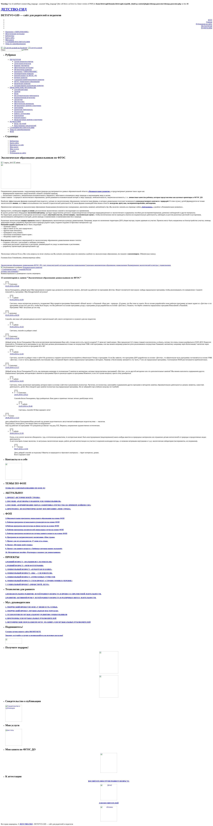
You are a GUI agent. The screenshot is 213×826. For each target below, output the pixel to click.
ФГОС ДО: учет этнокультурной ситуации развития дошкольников (59, 265)
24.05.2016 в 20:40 (25, 406)
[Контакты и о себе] (13, 479)
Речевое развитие (20, 77)
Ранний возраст (20, 118)
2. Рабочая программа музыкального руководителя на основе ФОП (32, 522)
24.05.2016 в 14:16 (17, 381)
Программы (18, 108)
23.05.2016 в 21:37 (12, 367)
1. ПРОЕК (9, 497)
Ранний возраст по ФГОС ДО (25, 75)
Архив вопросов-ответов (23, 61)
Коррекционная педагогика (24, 97)
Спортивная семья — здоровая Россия (16, 269)
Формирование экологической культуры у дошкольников (149, 265)
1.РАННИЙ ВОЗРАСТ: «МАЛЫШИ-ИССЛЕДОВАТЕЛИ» (28, 562)
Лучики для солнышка (9, 271)
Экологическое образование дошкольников (17, 265)
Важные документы (21, 65)
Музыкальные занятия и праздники (27, 106)
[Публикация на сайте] (13, 721)
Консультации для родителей (25, 126)
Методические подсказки (15, 34)
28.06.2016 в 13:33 (12, 418)
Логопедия (18, 99)
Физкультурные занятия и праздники (28, 120)
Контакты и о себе (17, 145)
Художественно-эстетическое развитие (29, 85)
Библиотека (9, 36)
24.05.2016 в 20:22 (21, 395)
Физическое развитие (22, 83)
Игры (16, 93)
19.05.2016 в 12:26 (17, 354)
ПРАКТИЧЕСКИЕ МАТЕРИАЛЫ (23, 87)
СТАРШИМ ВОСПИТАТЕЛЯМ (17, 42)
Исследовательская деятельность (26, 95)
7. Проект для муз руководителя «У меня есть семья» (26, 541)
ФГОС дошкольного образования (26, 81)
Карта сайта (9, 38)
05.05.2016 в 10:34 (17, 327)
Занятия (17, 91)
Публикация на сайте (204, 24)
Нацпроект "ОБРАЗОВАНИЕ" (25, 71)
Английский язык (21, 89)
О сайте (13, 151)
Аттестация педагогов (22, 63)
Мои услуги (14, 149)
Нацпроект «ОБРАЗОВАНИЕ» (17, 32)
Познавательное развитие (24, 73)
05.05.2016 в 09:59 (12, 315)
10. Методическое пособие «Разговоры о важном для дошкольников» (33, 552)
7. (6, 584)
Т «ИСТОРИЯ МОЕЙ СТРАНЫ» (26, 497)
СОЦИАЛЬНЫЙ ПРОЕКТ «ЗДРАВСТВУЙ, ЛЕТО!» (28, 584)
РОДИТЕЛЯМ (206, 28)
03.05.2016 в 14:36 (17, 300)
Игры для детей (20, 124)
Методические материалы (24, 104)
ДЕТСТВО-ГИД (14, 9)
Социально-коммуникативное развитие (29, 79)
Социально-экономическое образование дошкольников (106, 265)
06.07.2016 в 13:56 (21, 449)
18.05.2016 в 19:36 (12, 338)
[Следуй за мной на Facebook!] (16, 48)
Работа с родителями (22, 114)
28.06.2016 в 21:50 (17, 433)
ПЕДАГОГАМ (206, 26)
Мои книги (9, 40)
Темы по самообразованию (15, 44)
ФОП (210, 20)
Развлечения (19, 116)
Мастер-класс (19, 101)
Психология (18, 112)
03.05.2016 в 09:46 (12, 286)
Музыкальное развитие (23, 69)
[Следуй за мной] (35, 48)
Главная (209, 22)
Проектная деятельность (23, 110)
